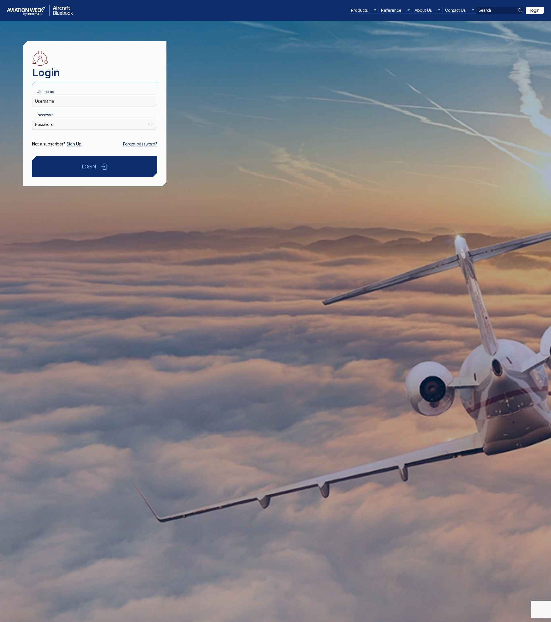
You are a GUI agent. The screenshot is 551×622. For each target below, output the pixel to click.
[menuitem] (363, 10)
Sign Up (74, 143)
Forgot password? (140, 143)
